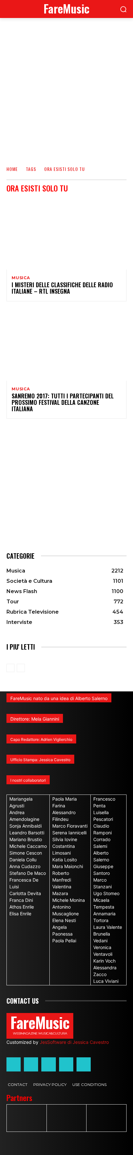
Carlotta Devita (25, 893)
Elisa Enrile (20, 913)
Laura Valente (107, 927)
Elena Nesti (64, 920)
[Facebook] (13, 1064)
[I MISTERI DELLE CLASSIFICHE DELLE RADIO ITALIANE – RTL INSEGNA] (66, 234)
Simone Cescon (25, 853)
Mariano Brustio (25, 839)
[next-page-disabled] (21, 668)
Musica (21, 278)
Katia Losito (64, 859)
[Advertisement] (66, 87)
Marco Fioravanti (69, 826)
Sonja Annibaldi (25, 826)
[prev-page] (10, 668)
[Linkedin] (48, 1064)
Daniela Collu (22, 859)
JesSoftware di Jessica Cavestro (74, 1042)
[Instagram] (31, 1064)
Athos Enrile (21, 907)
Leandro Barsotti (26, 832)
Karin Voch (104, 961)
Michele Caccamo (28, 846)
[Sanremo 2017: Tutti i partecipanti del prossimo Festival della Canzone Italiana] (66, 345)
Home (12, 168)
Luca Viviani (105, 981)
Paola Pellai (64, 940)
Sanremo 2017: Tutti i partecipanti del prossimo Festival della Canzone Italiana (63, 402)
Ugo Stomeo (106, 893)
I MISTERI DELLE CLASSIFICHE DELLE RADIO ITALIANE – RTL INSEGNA (62, 287)
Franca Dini (21, 900)
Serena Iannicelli (69, 832)
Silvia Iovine (64, 839)
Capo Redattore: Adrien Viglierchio (41, 739)
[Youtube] (84, 1064)
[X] (66, 1064)
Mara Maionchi (67, 866)
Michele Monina (68, 900)
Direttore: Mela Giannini (34, 719)
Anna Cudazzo (24, 866)
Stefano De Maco (27, 873)
